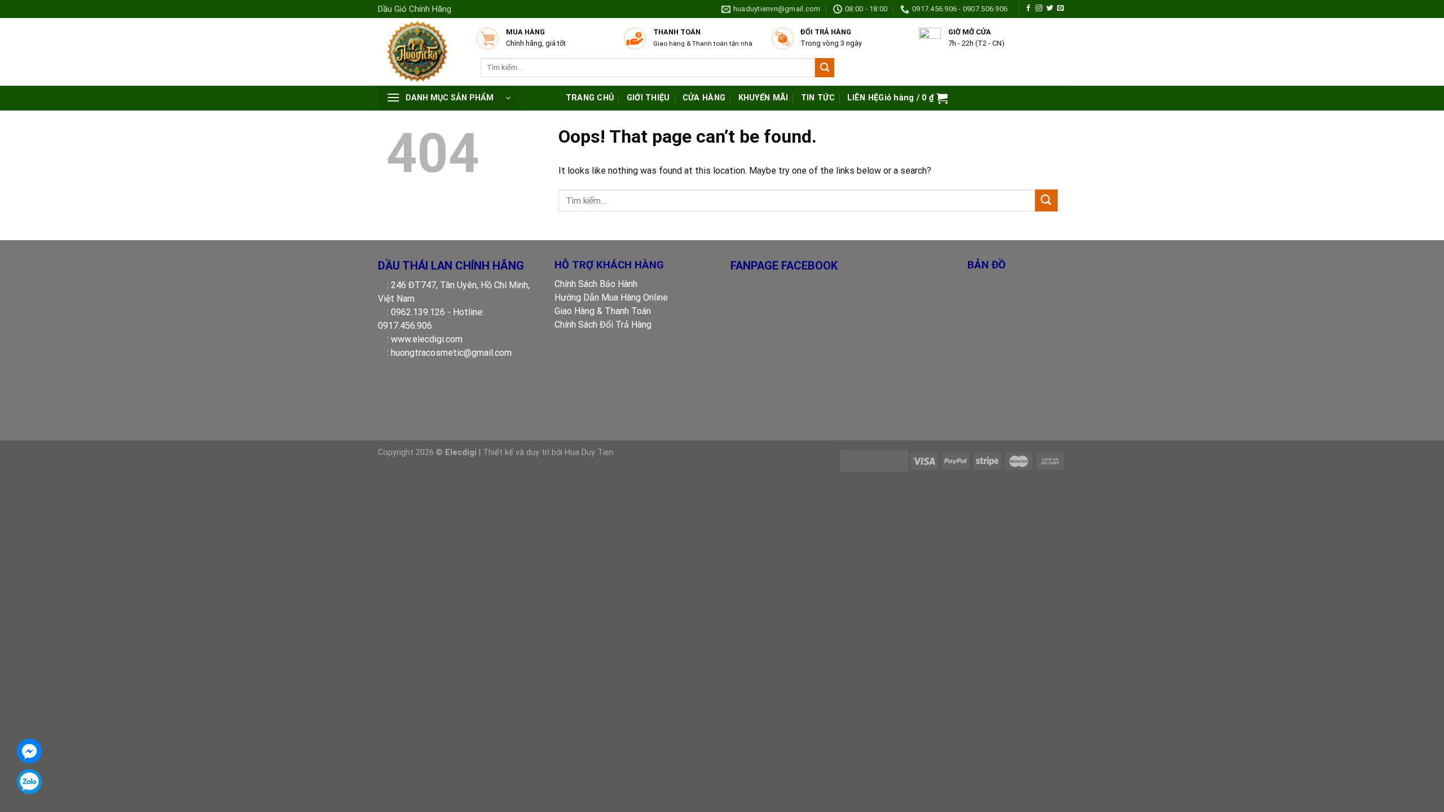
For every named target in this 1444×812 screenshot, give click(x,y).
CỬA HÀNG (704, 98)
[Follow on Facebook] (1028, 8)
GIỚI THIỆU (648, 98)
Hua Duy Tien (589, 452)
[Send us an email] (1060, 8)
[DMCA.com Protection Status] (874, 460)
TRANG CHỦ (590, 98)
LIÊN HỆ (862, 98)
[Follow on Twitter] (1049, 8)
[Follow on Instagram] (1039, 8)
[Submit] (824, 67)
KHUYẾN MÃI (763, 98)
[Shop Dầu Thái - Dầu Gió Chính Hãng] (422, 52)
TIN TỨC (818, 98)
